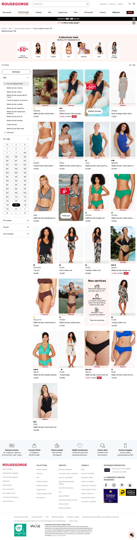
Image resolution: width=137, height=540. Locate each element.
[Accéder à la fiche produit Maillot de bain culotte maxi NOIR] (97, 349)
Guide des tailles (87, 477)
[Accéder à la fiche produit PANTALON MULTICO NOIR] (97, 244)
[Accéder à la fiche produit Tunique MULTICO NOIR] (123, 297)
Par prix (6, 227)
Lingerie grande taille (43, 493)
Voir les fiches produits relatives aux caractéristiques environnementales (40, 521)
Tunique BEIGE (64, 375)
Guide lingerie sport (88, 497)
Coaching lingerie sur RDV (68, 500)
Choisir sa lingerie (87, 481)
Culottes (39, 473)
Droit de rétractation (66, 488)
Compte (120, 4)
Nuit (37, 477)
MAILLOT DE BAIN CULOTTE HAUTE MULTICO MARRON (75, 322)
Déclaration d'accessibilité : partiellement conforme (100, 517)
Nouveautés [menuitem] (7, 12)
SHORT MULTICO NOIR (65, 270)
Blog (82, 469)
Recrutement (7, 485)
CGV (47, 517)
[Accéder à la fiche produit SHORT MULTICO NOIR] (71, 244)
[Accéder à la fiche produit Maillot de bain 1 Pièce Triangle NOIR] (71, 88)
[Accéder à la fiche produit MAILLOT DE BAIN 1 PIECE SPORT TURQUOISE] (97, 140)
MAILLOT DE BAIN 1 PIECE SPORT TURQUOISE (98, 166)
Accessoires (40, 497)
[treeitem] (14, 84)
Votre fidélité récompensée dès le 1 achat (68, 18)
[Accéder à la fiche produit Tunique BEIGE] (71, 349)
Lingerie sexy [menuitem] (62, 12)
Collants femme (42, 481)
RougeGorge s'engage (10, 473)
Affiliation (6, 481)
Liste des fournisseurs (11, 497)
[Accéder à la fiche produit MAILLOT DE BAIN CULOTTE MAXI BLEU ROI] (123, 349)
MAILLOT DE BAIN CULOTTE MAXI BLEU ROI (124, 375)
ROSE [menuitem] (130, 12)
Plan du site (73, 521)
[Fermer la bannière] (133, 22)
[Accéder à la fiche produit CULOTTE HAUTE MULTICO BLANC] (45, 140)
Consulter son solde (119, 472)
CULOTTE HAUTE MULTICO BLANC (43, 166)
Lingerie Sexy (41, 489)
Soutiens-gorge (41, 469)
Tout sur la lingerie (87, 473)
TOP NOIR (36, 270)
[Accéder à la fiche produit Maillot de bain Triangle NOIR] (123, 244)
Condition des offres (21, 517)
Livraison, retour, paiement (68, 473)
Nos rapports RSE (9, 493)
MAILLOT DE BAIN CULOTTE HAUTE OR (44, 322)
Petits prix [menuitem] (116, 12)
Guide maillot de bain (88, 489)
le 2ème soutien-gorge (68, 23)
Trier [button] (133, 65)
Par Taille (6, 139)
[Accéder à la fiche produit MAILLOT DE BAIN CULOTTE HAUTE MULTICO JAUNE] (45, 88)
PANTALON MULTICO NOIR (93, 270)
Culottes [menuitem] (38, 12)
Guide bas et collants (88, 485)
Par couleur (7, 220)
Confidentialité (37, 517)
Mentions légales (58, 517)
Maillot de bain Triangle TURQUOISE (45, 375)
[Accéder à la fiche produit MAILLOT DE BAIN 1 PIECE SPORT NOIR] (45, 401)
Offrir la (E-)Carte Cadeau (121, 468)
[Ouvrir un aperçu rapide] (55, 71)
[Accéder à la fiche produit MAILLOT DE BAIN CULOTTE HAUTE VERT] (123, 192)
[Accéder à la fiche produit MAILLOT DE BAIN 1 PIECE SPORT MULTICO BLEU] (123, 140)
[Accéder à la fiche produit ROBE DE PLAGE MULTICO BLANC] (123, 88)
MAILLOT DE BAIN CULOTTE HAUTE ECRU (71, 166)
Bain (4, 78)
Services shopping (65, 469)
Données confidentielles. (58, 535)
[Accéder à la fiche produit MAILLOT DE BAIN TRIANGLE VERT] (97, 192)
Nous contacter (8, 489)
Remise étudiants (65, 508)
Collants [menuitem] (103, 12)
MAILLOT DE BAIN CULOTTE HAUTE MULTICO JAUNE (48, 114)
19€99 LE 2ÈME (23, 14)
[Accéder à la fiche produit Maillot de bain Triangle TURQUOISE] (45, 349)
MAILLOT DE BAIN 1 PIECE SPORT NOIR (44, 427)
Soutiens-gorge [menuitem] (23, 12)
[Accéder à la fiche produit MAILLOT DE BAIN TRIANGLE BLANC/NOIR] (45, 192)
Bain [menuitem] (75, 12)
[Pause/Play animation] (133, 18)
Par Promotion (8, 234)
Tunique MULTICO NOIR (118, 322)
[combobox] (61, 4)
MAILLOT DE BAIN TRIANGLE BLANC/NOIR (45, 218)
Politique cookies (73, 517)
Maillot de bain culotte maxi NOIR (96, 375)
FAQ (60, 492)
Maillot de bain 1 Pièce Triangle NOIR (71, 114)
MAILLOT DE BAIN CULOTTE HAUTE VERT (123, 218)
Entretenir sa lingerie (88, 501)
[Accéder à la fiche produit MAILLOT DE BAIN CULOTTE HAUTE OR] (45, 297)
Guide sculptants (87, 493)
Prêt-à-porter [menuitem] (88, 12)
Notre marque (8, 469)
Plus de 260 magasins (10, 477)
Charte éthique (8, 501)
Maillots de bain (42, 485)
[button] (55, 72)
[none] (16, 84)
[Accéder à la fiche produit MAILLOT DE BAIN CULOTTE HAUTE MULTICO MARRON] (71, 297)
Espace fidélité (64, 496)
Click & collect (64, 504)
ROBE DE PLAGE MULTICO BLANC (121, 114)
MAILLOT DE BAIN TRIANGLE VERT (95, 218)
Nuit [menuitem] (49, 12)
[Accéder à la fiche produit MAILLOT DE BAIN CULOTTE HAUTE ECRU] (71, 140)
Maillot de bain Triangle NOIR (120, 270)
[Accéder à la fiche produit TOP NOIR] (45, 244)
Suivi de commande (66, 477)
